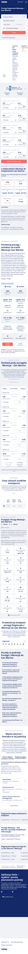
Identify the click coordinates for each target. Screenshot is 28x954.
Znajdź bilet (7, 184)
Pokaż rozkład (7, 203)
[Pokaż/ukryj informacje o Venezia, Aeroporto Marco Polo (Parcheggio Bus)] (25, 798)
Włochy (13, 866)
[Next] (24, 88)
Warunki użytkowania (17, 942)
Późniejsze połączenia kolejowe (20, 464)
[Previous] (4, 501)
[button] (8, 24)
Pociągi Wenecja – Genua (8, 859)
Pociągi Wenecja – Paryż (7, 853)
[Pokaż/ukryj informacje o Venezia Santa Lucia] (25, 790)
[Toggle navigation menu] (26, 2)
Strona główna (5, 866)
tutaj (14, 471)
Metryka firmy (5, 942)
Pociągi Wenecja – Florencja (8, 856)
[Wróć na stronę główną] (4, 2)
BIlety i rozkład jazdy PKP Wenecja (11, 839)
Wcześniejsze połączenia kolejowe (8, 464)
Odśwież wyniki (13, 382)
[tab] (7, 93)
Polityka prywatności (6, 945)
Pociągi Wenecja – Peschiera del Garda (11, 820)
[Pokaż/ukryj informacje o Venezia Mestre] (25, 781)
